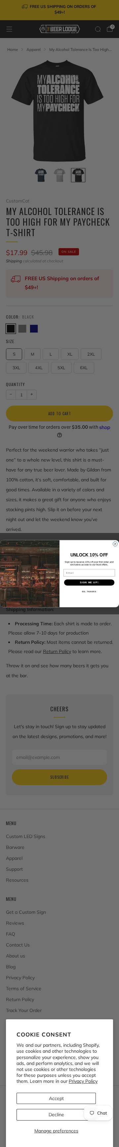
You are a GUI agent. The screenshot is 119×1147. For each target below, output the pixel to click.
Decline (56, 1115)
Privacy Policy (83, 1081)
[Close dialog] (115, 544)
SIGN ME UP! (89, 582)
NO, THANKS (89, 592)
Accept (56, 1098)
